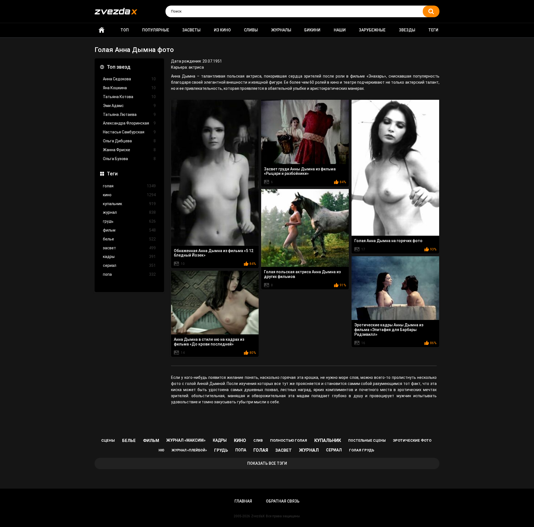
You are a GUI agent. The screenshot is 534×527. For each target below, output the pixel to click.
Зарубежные (372, 30)
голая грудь (361, 450)
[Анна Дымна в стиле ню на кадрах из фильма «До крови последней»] (215, 303)
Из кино (222, 30)
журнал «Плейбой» (189, 450)
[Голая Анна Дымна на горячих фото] (395, 168)
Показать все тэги (267, 463)
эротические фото (412, 440)
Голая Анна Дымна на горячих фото (388, 240)
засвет (129, 248)
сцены (108, 440)
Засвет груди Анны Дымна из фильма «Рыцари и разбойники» (300, 171)
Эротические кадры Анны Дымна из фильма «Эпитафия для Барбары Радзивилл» (388, 330)
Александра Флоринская (129, 123)
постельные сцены (367, 441)
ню (161, 450)
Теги (433, 30)
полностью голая (288, 440)
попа (129, 274)
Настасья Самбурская (129, 132)
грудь (129, 221)
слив (258, 441)
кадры (129, 256)
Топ (124, 30)
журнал (129, 212)
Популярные (155, 30)
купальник (129, 204)
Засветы (191, 30)
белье (129, 239)
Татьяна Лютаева (129, 114)
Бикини (312, 30)
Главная (101, 30)
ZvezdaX (258, 516)
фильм (129, 230)
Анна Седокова (129, 79)
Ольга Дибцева (129, 141)
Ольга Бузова (129, 158)
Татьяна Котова (129, 97)
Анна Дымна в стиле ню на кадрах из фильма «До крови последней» (209, 341)
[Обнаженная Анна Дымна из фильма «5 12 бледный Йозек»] (215, 173)
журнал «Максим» (186, 440)
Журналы (281, 30)
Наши (340, 30)
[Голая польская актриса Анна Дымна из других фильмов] (305, 228)
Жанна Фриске (129, 150)
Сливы (251, 30)
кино (129, 195)
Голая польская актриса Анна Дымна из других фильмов (302, 274)
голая (129, 186)
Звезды (407, 30)
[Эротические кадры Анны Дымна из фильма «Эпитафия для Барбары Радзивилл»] (395, 288)
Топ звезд (118, 67)
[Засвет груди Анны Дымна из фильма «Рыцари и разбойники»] (305, 132)
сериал (129, 265)
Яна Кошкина (129, 88)
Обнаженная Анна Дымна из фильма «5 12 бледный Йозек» (213, 253)
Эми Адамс (129, 105)
